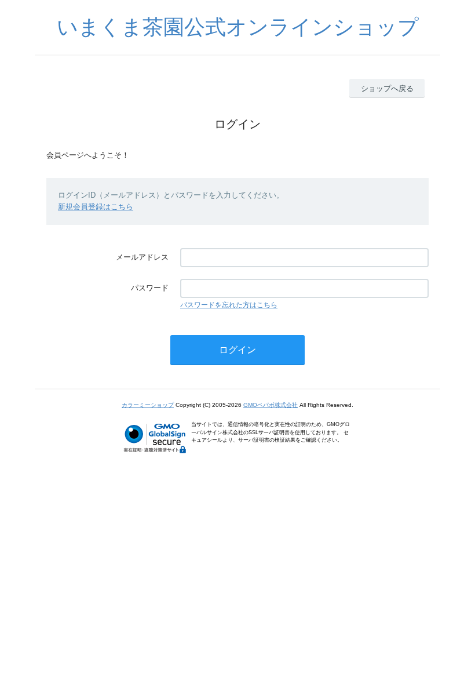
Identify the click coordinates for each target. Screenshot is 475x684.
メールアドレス (142, 257)
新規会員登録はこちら (95, 206)
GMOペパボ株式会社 (270, 405)
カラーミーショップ (148, 405)
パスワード (150, 287)
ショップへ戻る (387, 88)
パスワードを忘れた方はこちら (228, 305)
